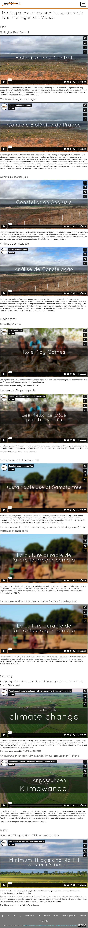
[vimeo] (20, 916)
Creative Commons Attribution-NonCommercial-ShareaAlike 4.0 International (50, 925)
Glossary (47, 916)
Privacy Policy (44, 921)
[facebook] (2, 916)
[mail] (14, 916)
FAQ (39, 916)
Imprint (56, 916)
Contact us (83, 916)
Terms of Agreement (69, 916)
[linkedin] (8, 916)
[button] (44, 8)
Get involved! (29, 916)
